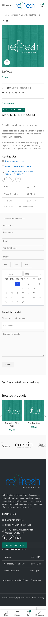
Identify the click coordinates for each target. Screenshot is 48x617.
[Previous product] (3, 20)
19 (39, 293)
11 (34, 288)
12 (40, 288)
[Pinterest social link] (16, 92)
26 (40, 297)
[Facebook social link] (9, 92)
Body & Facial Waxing (30, 15)
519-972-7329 (14, 161)
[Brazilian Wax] (34, 410)
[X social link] (13, 92)
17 (28, 293)
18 (34, 293)
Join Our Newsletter (15, 545)
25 (34, 297)
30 (23, 302)
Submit (8, 365)
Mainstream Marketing (36, 598)
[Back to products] (6, 20)
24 (28, 297)
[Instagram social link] (18, 179)
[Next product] (10, 20)
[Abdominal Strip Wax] (12, 410)
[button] (45, 416)
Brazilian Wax (34, 423)
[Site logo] (25, 5)
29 (17, 302)
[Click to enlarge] (7, 62)
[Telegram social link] (23, 92)
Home (4, 15)
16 (23, 293)
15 (17, 293)
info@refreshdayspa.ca (18, 166)
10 (28, 288)
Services (14, 15)
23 (23, 297)
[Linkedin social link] (19, 92)
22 (17, 297)
